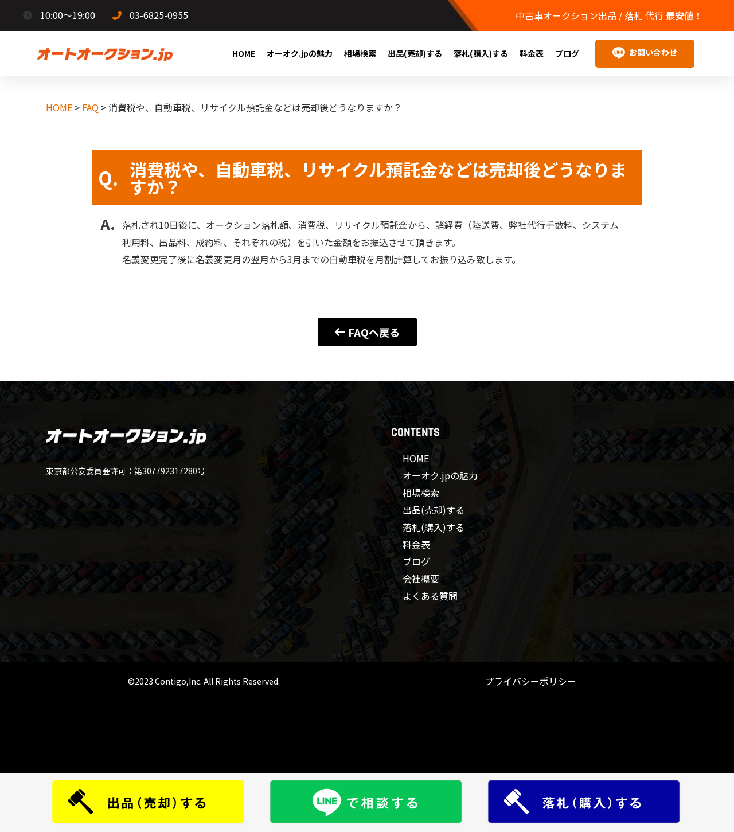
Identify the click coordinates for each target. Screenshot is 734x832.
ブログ (567, 53)
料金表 (532, 53)
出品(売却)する (415, 53)
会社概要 (421, 578)
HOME (243, 53)
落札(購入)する (481, 53)
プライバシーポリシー (530, 681)
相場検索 (360, 53)
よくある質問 (430, 596)
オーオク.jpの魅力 (300, 53)
